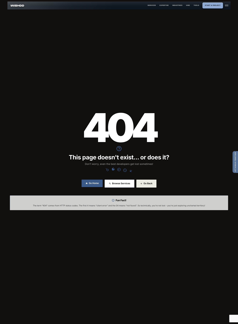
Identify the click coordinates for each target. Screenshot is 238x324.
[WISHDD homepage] (17, 5)
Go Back (148, 183)
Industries (177, 5)
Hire (188, 5)
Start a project (213, 5)
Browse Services (121, 183)
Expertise (164, 5)
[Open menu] (226, 5)
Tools (196, 5)
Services (152, 5)
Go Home (94, 183)
